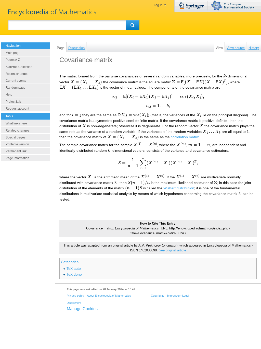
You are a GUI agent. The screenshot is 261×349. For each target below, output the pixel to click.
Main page (13, 53)
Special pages (15, 137)
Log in (158, 5)
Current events (16, 81)
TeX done (74, 274)
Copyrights (157, 295)
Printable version (17, 144)
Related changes (17, 130)
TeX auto (74, 268)
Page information (17, 158)
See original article (172, 250)
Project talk (13, 101)
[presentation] (224, 76)
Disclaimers (74, 302)
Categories (70, 262)
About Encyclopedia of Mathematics (109, 295)
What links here (16, 123)
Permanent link (16, 151)
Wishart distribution (178, 188)
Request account (17, 108)
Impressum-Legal (178, 295)
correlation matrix (185, 137)
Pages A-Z (13, 60)
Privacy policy (75, 295)
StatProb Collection (19, 67)
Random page (15, 87)
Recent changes (17, 74)
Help (9, 94)
